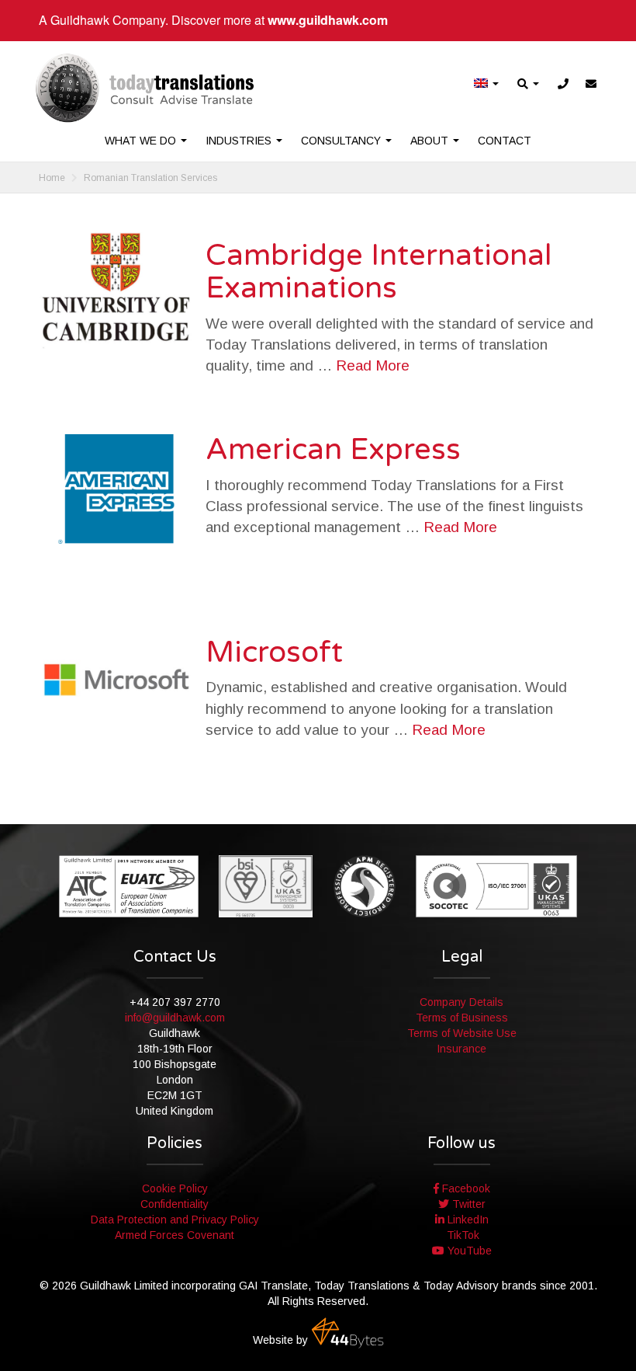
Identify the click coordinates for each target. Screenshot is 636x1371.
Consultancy (342, 140)
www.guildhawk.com (328, 20)
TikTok (461, 1235)
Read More (373, 365)
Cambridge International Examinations (378, 272)
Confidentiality (174, 1204)
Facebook (464, 1188)
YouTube (468, 1250)
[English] (487, 84)
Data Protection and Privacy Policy (175, 1219)
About (430, 140)
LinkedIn (466, 1219)
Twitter (467, 1204)
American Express (333, 450)
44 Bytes (347, 1332)
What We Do (142, 140)
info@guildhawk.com (175, 1017)
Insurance (461, 1048)
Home (52, 177)
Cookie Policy (175, 1188)
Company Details (461, 1002)
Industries (240, 140)
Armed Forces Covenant (174, 1235)
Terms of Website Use (462, 1033)
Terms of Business (462, 1017)
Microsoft (274, 652)
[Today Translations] (144, 88)
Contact (504, 140)
